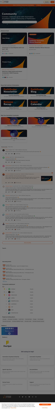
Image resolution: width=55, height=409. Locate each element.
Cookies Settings (44, 407)
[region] (27, 405)
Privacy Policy (13, 407)
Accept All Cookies (45, 404)
